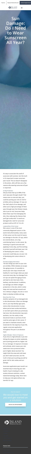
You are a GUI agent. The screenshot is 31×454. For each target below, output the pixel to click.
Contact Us (6, 431)
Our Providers (7, 440)
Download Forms (8, 452)
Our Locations (7, 438)
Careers (5, 433)
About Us (6, 429)
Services (5, 436)
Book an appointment (15, 404)
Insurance (6, 450)
